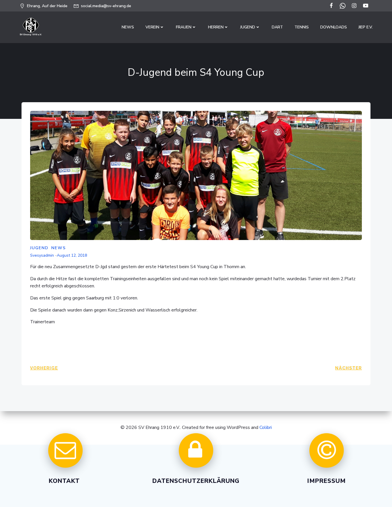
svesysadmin (42, 255)
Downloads (333, 27)
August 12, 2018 (72, 255)
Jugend (247, 27)
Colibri (265, 427)
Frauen (183, 27)
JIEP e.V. (365, 27)
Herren (216, 27)
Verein (152, 27)
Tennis (301, 27)
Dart (277, 27)
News (128, 27)
